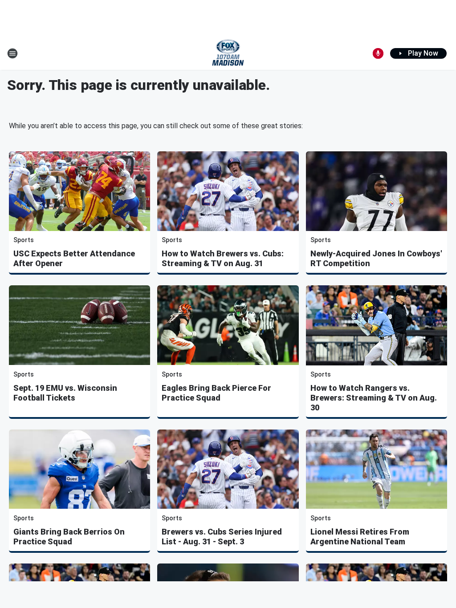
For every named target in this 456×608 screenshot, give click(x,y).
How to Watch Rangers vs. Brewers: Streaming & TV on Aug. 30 (373, 397)
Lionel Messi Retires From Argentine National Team (359, 536)
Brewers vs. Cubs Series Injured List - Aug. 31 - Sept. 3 (222, 536)
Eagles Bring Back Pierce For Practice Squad (216, 392)
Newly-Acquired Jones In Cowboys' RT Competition (376, 258)
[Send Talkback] (378, 53)
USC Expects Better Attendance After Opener (74, 258)
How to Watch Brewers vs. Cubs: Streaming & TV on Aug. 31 (223, 258)
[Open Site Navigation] (12, 53)
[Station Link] (228, 53)
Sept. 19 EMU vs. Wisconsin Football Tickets (65, 392)
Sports (23, 239)
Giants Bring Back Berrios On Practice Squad (69, 536)
